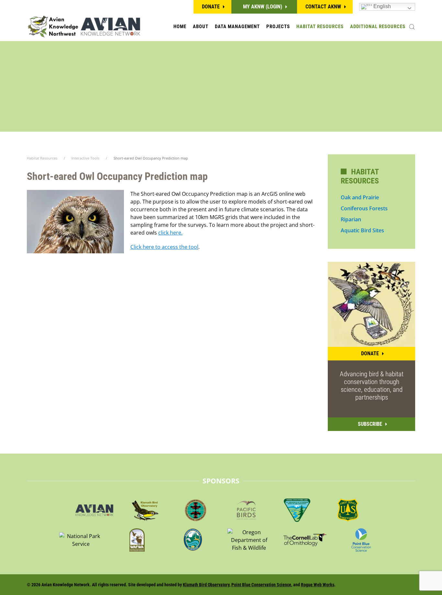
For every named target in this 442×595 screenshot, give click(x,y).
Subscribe (370, 424)
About (200, 26)
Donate (211, 7)
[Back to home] (83, 26)
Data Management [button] (237, 26)
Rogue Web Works (317, 584)
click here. (170, 232)
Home (179, 26)
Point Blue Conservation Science (261, 584)
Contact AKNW (323, 7)
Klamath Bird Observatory (206, 584)
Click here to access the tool (164, 246)
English (381, 6)
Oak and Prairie (360, 197)
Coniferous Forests (364, 208)
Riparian (351, 219)
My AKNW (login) (262, 7)
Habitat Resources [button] (320, 26)
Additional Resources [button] (377, 26)
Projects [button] (278, 26)
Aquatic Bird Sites (362, 230)
